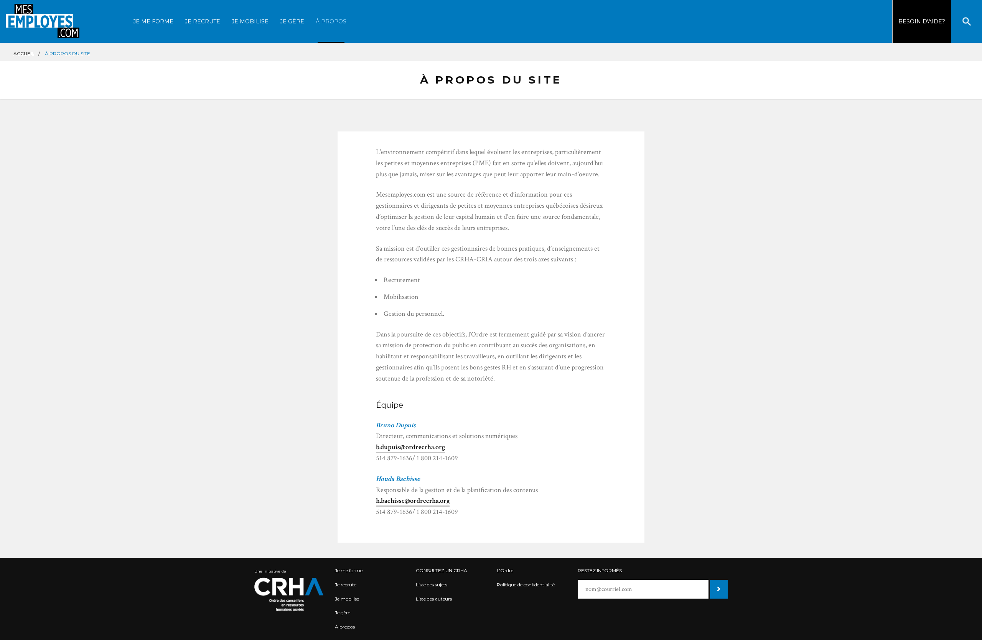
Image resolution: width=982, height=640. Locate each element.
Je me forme (153, 21)
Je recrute (202, 21)
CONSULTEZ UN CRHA (441, 570)
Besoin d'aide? (921, 21)
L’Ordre (505, 570)
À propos (331, 21)
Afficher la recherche (966, 21)
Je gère (292, 21)
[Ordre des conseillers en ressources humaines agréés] (289, 594)
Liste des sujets (431, 584)
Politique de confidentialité (526, 584)
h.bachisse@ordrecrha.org (413, 500)
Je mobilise (250, 21)
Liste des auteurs (434, 599)
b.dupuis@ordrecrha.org (410, 447)
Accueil (23, 53)
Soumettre (718, 589)
